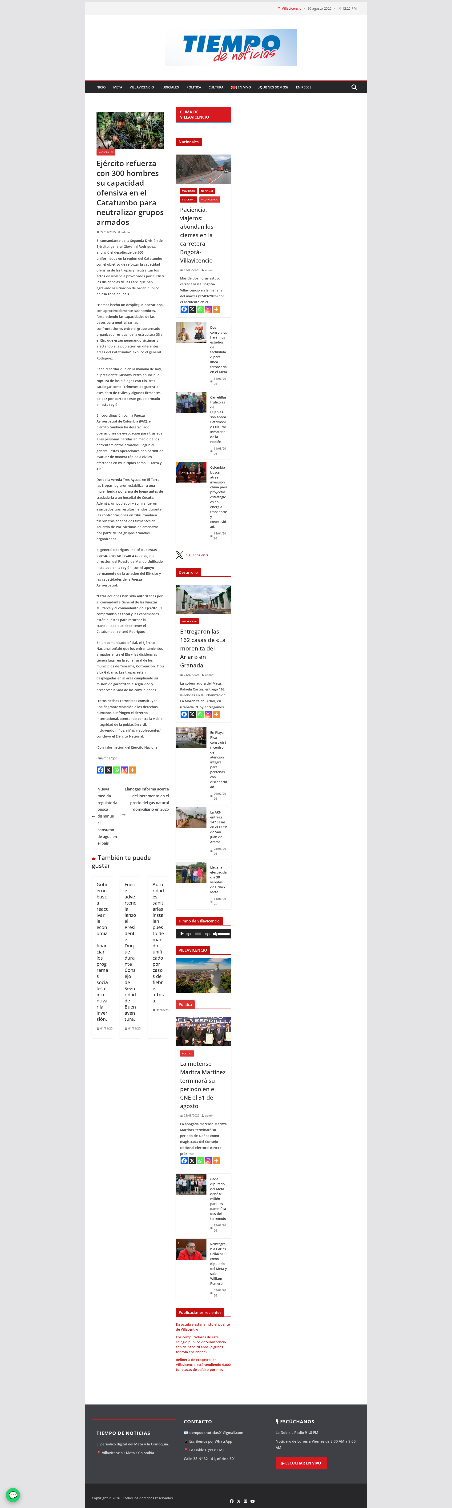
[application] (203, 933)
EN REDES (303, 87)
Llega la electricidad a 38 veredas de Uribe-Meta (218, 879)
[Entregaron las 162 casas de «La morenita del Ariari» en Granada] (203, 599)
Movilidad (188, 191)
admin (125, 232)
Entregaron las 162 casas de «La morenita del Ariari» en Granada (203, 648)
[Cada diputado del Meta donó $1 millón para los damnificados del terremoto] (191, 1205)
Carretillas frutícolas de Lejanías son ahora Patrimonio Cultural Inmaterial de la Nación (218, 419)
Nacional (207, 191)
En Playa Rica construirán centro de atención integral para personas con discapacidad (218, 759)
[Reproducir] (182, 933)
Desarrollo (189, 621)
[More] (132, 770)
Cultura (216, 87)
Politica (193, 87)
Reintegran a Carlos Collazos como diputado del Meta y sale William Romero (218, 1264)
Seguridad (188, 199)
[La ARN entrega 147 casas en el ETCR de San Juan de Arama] (191, 833)
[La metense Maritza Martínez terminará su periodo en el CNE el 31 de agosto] (203, 1031)
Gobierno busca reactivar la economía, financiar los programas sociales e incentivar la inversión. (102, 951)
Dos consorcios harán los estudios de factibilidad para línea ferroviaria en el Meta (218, 349)
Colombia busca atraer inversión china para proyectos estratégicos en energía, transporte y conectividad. (218, 497)
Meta (117, 87)
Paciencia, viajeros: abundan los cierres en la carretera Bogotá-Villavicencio (197, 235)
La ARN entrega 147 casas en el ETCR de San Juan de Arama (218, 827)
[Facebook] (100, 770)
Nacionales (105, 152)
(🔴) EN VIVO (241, 87)
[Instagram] (124, 770)
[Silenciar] (215, 933)
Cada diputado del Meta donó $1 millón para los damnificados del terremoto (218, 1199)
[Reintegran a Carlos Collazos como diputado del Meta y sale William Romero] (191, 1270)
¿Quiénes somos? (273, 87)
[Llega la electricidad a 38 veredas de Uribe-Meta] (191, 885)
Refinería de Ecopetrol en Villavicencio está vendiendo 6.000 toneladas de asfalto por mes (203, 1364)
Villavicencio (142, 87)
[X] (108, 770)
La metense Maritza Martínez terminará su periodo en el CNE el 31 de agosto (203, 1085)
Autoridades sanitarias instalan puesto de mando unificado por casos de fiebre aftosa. (158, 942)
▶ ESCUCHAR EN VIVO (301, 1463)
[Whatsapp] (116, 770)
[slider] (223, 933)
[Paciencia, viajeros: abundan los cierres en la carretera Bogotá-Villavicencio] (203, 169)
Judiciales (170, 87)
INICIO (101, 87)
